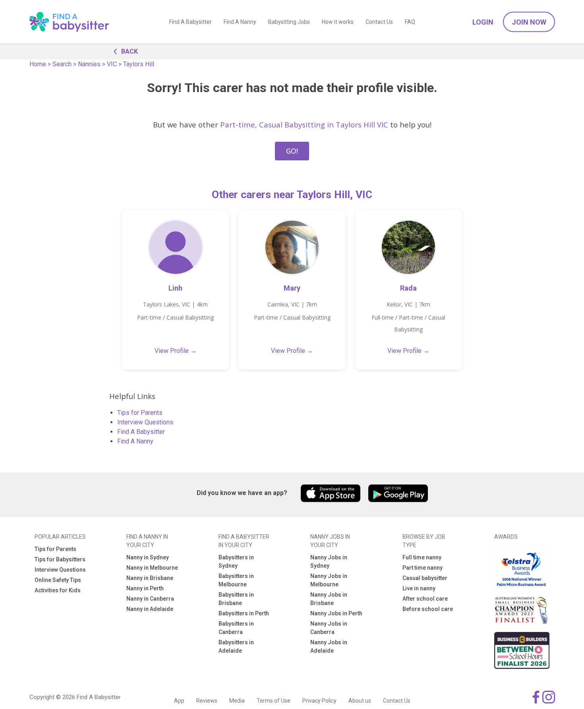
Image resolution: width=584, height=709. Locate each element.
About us (359, 700)
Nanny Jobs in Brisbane (328, 598)
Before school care (427, 609)
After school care (425, 598)
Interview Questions (145, 422)
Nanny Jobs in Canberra (328, 627)
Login (482, 22)
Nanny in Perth (145, 588)
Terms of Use (273, 700)
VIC (112, 64)
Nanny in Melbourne (152, 568)
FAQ (410, 22)
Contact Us (379, 22)
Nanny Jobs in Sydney (328, 561)
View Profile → (176, 350)
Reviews (206, 700)
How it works (338, 22)
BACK (129, 51)
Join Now (529, 22)
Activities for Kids (58, 590)
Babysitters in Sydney (236, 561)
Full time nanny (421, 557)
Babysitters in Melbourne (236, 580)
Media (237, 700)
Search (62, 64)
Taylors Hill (138, 64)
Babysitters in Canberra (236, 627)
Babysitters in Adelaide (236, 646)
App (179, 700)
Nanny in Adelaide (149, 609)
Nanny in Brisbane (149, 578)
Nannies (89, 64)
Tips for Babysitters (60, 559)
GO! (292, 151)
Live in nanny (418, 588)
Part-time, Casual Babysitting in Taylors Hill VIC (304, 124)
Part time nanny (422, 568)
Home (37, 64)
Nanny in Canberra (150, 598)
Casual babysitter (424, 578)
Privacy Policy (319, 700)
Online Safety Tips (58, 580)
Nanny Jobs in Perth (336, 613)
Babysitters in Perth (244, 613)
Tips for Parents (139, 412)
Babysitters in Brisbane (236, 598)
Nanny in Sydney (147, 557)
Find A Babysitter (190, 22)
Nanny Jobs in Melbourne (328, 580)
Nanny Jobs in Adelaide (328, 646)
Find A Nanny (240, 22)
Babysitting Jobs (289, 22)
